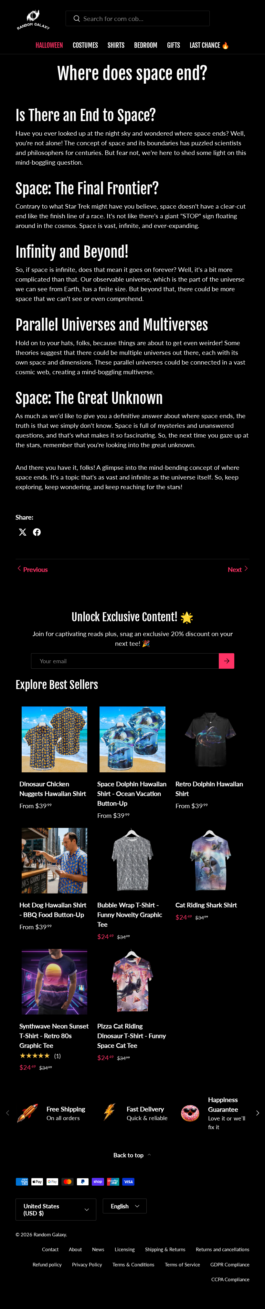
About (75, 1249)
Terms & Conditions (133, 1264)
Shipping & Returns (165, 1249)
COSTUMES (85, 45)
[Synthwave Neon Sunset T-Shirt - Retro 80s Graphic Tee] (54, 982)
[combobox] (137, 18)
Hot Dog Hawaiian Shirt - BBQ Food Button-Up (52, 909)
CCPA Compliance (230, 1279)
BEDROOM (145, 45)
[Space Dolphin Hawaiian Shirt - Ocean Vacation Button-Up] (132, 739)
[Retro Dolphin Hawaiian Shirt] (210, 739)
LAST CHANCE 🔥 (209, 45)
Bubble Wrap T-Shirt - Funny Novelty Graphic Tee (129, 914)
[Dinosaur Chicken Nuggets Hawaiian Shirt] (54, 739)
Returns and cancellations (222, 1249)
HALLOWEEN (49, 45)
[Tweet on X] (23, 532)
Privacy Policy (87, 1264)
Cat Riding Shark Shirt (206, 905)
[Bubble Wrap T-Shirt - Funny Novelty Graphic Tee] (132, 860)
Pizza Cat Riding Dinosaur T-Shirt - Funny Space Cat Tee (131, 1035)
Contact (50, 1249)
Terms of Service (182, 1264)
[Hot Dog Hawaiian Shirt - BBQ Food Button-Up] (54, 860)
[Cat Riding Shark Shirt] (210, 860)
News (98, 1249)
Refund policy (47, 1264)
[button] (245, 20)
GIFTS (173, 45)
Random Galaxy (50, 1234)
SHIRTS (116, 45)
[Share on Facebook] (37, 532)
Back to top (129, 1155)
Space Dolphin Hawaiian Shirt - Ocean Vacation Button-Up (131, 793)
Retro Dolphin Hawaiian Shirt (209, 788)
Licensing (125, 1249)
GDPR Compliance (229, 1264)
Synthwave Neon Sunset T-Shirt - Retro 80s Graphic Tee (54, 1035)
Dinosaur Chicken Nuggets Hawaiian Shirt (52, 788)
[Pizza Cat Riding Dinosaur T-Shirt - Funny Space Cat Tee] (132, 982)
